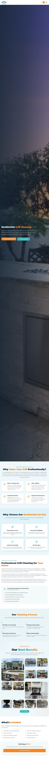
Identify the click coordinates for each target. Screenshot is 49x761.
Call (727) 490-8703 (9, 239)
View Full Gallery (24, 711)
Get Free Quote (23, 239)
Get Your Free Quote (24, 750)
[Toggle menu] (46, 2)
